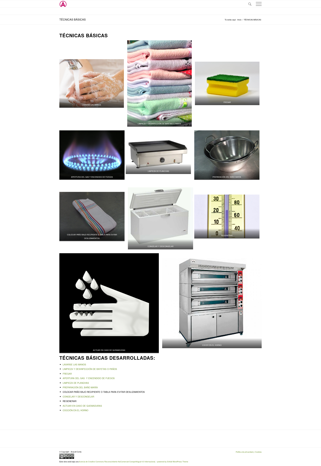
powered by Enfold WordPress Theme (172, 461)
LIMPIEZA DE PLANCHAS (76, 382)
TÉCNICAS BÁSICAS (72, 19)
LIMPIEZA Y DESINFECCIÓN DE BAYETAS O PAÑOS (90, 369)
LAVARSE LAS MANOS (74, 364)
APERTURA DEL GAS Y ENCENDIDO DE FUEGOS (89, 378)
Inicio (239, 19)
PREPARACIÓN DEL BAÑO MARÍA (80, 387)
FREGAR (67, 373)
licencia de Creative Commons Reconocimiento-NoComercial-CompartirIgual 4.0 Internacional (117, 461)
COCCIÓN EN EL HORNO (75, 410)
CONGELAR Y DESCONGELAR (78, 396)
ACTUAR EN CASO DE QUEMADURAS (82, 405)
